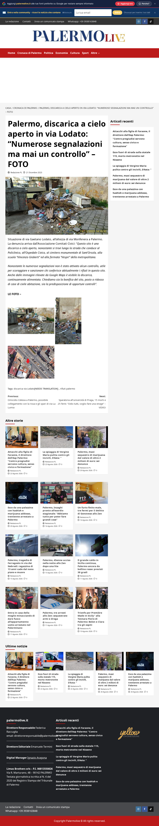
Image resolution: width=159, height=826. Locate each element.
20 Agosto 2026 (86, 470)
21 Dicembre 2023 (34, 172)
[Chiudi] (155, 3)
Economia (62, 53)
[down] (99, 53)
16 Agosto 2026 (51, 526)
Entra (117, 12)
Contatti (27, 21)
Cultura (75, 53)
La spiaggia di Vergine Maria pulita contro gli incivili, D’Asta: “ (56, 454)
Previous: (31, 402)
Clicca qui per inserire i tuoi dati (137, 12)
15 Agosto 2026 (16, 578)
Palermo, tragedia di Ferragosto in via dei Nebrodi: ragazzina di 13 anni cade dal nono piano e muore (21, 566)
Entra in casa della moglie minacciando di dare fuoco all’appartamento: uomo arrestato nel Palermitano (21, 620)
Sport (85, 53)
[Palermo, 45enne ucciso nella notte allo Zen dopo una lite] (56, 545)
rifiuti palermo (67, 388)
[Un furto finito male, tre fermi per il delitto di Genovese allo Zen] (91, 493)
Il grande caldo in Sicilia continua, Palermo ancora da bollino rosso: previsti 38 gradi (90, 566)
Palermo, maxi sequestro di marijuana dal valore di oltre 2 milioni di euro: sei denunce (91, 457)
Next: (82, 402)
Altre (94, 53)
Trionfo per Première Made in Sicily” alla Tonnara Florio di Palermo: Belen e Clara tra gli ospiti (91, 618)
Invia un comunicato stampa (49, 21)
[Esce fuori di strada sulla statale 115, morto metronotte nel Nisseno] (49, 661)
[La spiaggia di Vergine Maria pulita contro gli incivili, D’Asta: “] (56, 437)
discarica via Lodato (24, 388)
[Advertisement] (79, 81)
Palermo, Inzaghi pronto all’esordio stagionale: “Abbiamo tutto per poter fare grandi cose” (55, 513)
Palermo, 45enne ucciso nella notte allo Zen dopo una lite (56, 563)
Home (11, 53)
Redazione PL (16, 172)
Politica (48, 53)
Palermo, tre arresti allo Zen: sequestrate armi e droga (55, 615)
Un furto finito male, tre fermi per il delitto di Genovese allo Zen (91, 510)
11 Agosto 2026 (86, 578)
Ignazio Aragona (37, 757)
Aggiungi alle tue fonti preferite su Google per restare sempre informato (50, 3)
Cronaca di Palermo (29, 53)
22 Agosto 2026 (16, 473)
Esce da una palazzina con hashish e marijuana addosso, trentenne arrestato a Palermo (21, 513)
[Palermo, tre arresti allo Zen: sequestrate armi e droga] (56, 598)
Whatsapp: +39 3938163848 (82, 21)
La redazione (12, 21)
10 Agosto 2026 (86, 631)
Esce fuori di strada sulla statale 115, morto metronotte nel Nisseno (131, 156)
